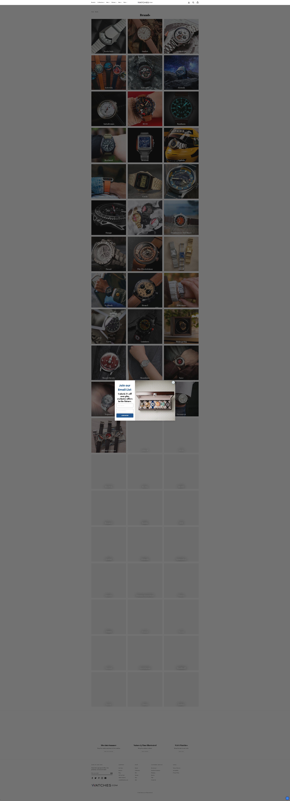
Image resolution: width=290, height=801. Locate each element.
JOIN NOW (124, 415)
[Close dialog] (173, 382)
